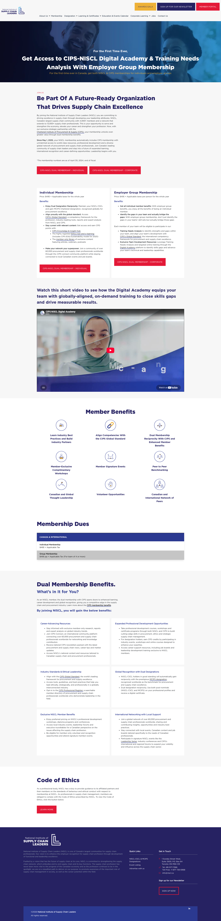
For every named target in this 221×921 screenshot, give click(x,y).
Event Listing (135, 865)
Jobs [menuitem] (153, 16)
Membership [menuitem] (56, 16)
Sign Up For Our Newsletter (176, 7)
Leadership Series (129, 741)
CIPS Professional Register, (71, 690)
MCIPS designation (158, 679)
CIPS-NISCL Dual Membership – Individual (62, 170)
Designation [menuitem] (69, 16)
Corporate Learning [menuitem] (139, 16)
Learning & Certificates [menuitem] (88, 16)
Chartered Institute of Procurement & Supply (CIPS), (60, 132)
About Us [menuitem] (43, 16)
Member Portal (207, 7)
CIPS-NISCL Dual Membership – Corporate (115, 170)
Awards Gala (145, 7)
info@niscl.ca (168, 873)
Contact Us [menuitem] (163, 16)
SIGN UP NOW (169, 891)
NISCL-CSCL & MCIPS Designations (138, 860)
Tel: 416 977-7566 (169, 867)
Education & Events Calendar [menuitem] (115, 16)
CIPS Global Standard (69, 676)
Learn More (46, 809)
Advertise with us (136, 868)
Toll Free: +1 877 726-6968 (173, 870)
